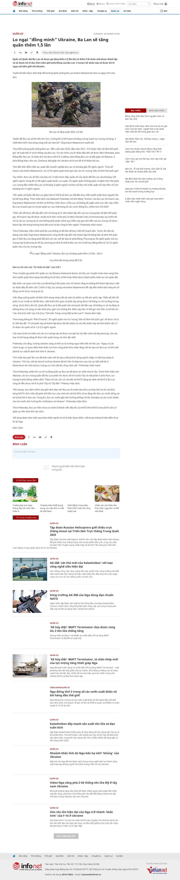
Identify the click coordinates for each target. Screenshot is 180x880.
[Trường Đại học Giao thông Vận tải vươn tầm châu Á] (25, 493)
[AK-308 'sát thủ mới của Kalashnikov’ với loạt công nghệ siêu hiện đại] (30, 569)
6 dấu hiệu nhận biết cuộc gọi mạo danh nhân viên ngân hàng (144, 200)
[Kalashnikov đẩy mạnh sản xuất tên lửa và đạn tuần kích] (30, 730)
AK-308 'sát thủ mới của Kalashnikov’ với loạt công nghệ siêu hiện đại (81, 564)
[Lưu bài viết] (37, 52)
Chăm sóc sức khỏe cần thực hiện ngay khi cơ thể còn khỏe (107, 508)
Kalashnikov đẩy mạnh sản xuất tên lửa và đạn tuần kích (82, 725)
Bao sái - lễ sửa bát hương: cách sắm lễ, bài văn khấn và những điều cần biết (145, 170)
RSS (165, 11)
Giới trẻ (74, 11)
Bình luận (19, 437)
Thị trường (37, 11)
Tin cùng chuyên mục (26, 517)
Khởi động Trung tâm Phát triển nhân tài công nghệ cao (79, 508)
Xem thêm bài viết (66, 836)
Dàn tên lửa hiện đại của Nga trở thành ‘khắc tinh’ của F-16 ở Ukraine (81, 814)
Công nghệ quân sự (60, 687)
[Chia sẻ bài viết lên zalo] (20, 52)
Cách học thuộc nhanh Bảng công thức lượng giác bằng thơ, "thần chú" (143, 150)
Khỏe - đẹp (88, 11)
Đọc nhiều (136, 110)
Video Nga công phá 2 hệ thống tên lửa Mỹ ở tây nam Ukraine (83, 784)
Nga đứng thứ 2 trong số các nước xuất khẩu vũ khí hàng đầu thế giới (83, 693)
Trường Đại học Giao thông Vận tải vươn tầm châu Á (24, 508)
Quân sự (115, 11)
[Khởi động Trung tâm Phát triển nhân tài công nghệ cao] (80, 493)
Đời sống (23, 11)
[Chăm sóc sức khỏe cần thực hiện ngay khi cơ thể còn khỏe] (107, 493)
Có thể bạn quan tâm (26, 480)
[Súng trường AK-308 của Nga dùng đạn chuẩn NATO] (30, 601)
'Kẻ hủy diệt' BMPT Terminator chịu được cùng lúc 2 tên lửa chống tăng (82, 629)
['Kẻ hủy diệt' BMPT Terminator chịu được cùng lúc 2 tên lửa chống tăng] (30, 633)
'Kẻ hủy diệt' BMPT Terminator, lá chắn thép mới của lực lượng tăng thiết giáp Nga (84, 661)
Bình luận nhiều (156, 110)
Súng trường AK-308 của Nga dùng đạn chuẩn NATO (81, 597)
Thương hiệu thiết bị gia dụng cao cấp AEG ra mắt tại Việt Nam (52, 508)
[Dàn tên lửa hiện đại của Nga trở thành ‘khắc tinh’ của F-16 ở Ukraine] (30, 818)
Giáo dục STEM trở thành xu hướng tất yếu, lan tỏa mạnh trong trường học (145, 190)
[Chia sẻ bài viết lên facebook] (15, 52)
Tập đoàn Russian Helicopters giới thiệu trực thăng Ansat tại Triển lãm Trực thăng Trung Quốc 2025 (84, 531)
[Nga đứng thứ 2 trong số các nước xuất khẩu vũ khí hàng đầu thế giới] (30, 698)
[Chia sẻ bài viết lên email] (26, 52)
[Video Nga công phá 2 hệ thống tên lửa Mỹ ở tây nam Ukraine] (30, 789)
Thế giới (51, 11)
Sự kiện (127, 11)
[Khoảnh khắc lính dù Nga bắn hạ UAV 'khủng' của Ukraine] (30, 759)
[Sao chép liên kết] (32, 52)
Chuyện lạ (102, 11)
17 (160, 151)
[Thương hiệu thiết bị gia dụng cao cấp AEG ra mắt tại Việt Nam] (52, 493)
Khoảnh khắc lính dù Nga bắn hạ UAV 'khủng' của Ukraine (84, 755)
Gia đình (63, 11)
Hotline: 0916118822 (117, 4)
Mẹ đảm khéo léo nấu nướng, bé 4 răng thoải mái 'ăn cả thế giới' (144, 180)
